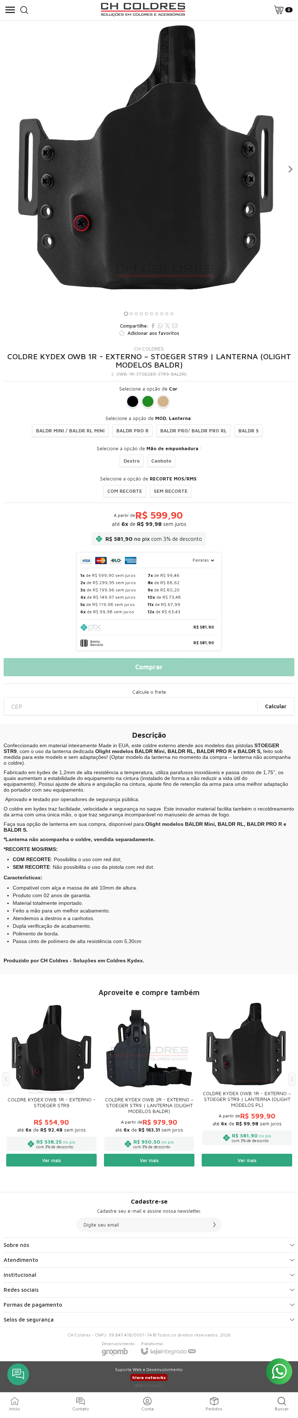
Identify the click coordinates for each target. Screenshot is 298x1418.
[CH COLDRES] (143, 10)
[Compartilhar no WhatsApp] (160, 325)
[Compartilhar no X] (167, 325)
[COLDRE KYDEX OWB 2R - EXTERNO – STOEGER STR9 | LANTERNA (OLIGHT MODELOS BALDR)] (149, 1084)
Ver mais (51, 1160)
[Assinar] (214, 1224)
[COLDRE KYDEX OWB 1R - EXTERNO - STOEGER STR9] (51, 1084)
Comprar (149, 667)
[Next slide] (290, 169)
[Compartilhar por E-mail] (174, 325)
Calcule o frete (149, 691)
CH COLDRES (149, 348)
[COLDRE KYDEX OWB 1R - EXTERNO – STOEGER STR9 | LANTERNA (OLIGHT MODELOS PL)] (247, 1084)
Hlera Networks (149, 1377)
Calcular (276, 706)
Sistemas (149, 1385)
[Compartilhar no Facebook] (153, 325)
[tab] (126, 314)
